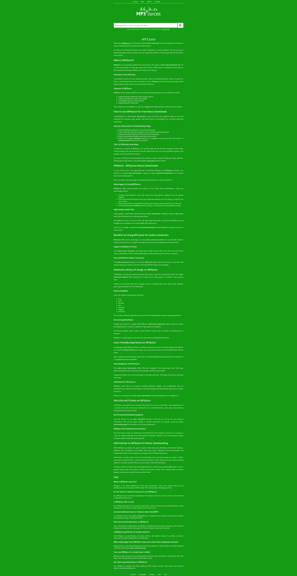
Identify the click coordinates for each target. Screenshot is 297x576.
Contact (157, 2)
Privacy (151, 574)
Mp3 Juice (125, 43)
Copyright (142, 574)
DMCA (149, 2)
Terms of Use (165, 29)
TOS (159, 574)
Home (135, 2)
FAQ (142, 2)
